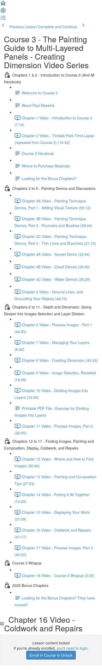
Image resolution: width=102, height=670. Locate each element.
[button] (3, 4)
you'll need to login (72, 648)
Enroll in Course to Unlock (51, 655)
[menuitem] (3, 12)
